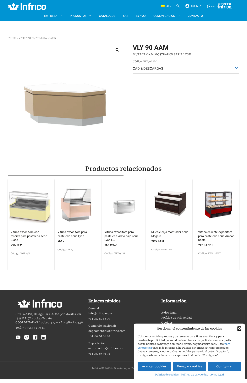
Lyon (52, 38)
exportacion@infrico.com (105, 348)
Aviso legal (217, 374)
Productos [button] (78, 16)
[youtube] (18, 339)
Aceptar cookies (154, 366)
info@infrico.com (100, 313)
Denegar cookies (189, 366)
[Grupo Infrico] (219, 6)
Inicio (12, 38)
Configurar (224, 366)
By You (141, 16)
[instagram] (26, 339)
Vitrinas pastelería (33, 38)
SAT (125, 16)
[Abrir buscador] (178, 6)
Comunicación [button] (164, 16)
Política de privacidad (194, 374)
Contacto (195, 16)
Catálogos (107, 16)
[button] (239, 328)
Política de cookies (167, 374)
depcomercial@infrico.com (106, 331)
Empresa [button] (50, 16)
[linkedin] (43, 339)
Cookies (167, 322)
